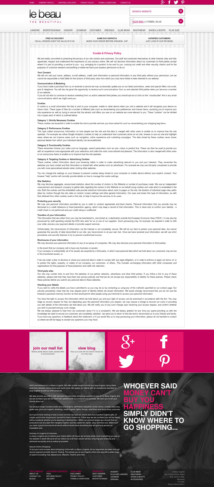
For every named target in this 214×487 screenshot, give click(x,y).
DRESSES (114, 479)
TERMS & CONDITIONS (79, 478)
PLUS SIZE (174, 30)
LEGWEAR (114, 476)
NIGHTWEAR (136, 474)
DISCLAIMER (75, 473)
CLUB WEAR (136, 471)
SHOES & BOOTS (138, 476)
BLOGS (32, 478)
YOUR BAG (138, 21)
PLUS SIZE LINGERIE (119, 474)
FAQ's (48, 473)
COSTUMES (97, 476)
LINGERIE (35, 30)
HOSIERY (114, 471)
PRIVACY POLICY (77, 476)
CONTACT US (35, 476)
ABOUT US (33, 473)
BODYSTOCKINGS (99, 478)
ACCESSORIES (137, 479)
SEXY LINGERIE (98, 473)
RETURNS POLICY (53, 476)
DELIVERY (50, 478)
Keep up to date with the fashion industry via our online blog (86, 350)
